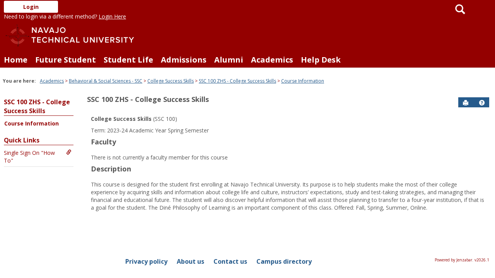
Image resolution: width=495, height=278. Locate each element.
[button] (482, 103)
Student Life (128, 59)
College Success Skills (170, 81)
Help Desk (321, 59)
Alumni (228, 59)
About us (190, 261)
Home (15, 59)
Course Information (302, 81)
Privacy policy (146, 261)
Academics (272, 59)
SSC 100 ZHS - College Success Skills (237, 81)
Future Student (65, 59)
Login (31, 6)
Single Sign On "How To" (29, 156)
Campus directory (284, 261)
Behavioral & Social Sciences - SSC (105, 81)
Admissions (184, 59)
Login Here (112, 16)
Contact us (230, 261)
